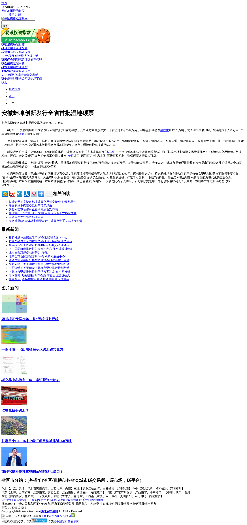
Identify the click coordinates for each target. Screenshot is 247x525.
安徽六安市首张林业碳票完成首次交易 (33, 209)
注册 (18, 14)
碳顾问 (5, 59)
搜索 (5, 26)
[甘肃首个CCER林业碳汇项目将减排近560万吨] (14, 434)
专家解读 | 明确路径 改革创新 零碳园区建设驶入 (39, 275)
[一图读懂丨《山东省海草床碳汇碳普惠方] (14, 342)
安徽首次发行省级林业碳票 (26, 217)
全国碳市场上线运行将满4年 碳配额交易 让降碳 (39, 245)
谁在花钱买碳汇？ (15, 410)
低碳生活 (32, 55)
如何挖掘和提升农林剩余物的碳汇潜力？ (32, 471)
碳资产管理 (34, 59)
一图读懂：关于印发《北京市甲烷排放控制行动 (39, 267)
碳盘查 (23, 48)
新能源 (5, 71)
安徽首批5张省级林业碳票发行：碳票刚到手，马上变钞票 (45, 220)
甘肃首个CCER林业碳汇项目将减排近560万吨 (36, 441)
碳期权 (14, 67)
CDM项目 (7, 55)
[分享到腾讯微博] (19, 193)
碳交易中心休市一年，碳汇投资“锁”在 (30, 380)
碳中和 (20, 63)
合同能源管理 (18, 59)
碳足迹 (5, 48)
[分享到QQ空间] (4, 193)
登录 (11, 14)
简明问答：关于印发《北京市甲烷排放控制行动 (39, 264)
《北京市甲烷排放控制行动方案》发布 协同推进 (39, 271)
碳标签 (20, 44)
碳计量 (5, 52)
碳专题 (5, 78)
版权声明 (72, 499)
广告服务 (31, 499)
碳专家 (26, 52)
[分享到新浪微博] (12, 193)
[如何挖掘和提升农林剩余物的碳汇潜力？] (14, 464)
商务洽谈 (19, 499)
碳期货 (23, 67)
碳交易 (5, 44)
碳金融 (5, 63)
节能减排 (16, 52)
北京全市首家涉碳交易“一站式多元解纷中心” (37, 256)
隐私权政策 (58, 499)
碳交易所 (32, 74)
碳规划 (5, 67)
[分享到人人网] (26, 193)
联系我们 (85, 499)
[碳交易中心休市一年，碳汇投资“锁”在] (14, 373)
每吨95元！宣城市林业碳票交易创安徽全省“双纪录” (42, 201)
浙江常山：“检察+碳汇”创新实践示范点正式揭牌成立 (42, 213)
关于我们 (7, 499)
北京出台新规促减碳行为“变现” (29, 252)
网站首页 (14, 89)
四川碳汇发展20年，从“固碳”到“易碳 (30, 319)
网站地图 (7, 10)
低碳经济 (20, 55)
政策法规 (16, 71)
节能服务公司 (18, 78)
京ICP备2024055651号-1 (56, 516)
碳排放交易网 (49, 511)
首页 (4, 3)
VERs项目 (8, 74)
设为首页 (19, 10)
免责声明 (44, 499)
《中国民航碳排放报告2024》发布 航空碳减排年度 (41, 248)
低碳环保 (20, 74)
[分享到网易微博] (33, 193)
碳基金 (14, 48)
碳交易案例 (34, 78)
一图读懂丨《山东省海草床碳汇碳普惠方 (32, 349)
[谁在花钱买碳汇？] (14, 403)
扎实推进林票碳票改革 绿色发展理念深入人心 (38, 237)
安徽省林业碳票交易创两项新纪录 (30, 205)
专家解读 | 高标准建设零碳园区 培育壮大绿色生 (39, 279)
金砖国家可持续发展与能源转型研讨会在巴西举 (39, 260)
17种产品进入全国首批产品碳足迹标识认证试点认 (40, 241)
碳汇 (13, 63)
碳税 (13, 44)
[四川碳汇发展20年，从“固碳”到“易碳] (14, 312)
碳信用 (26, 71)
